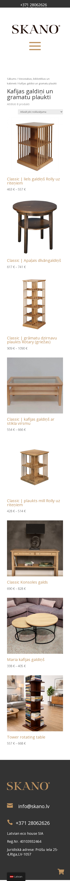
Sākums (11, 78)
